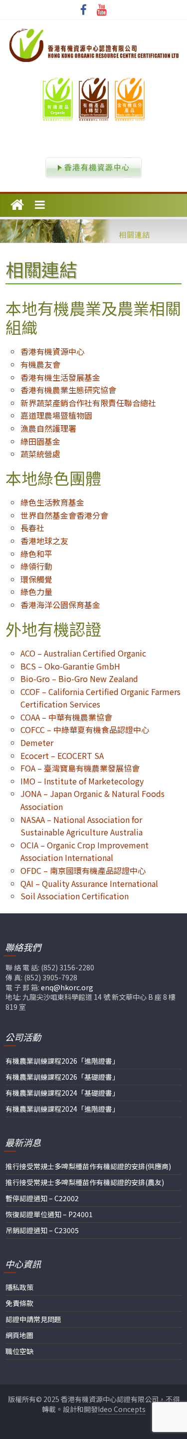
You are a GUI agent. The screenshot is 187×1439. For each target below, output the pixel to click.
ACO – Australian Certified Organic (83, 653)
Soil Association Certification (74, 896)
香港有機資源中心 (52, 351)
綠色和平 (36, 554)
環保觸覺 (36, 579)
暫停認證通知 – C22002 (42, 1198)
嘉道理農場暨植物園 (56, 415)
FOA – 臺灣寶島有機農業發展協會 (80, 768)
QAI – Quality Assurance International (89, 883)
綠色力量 (36, 592)
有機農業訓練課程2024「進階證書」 (62, 1109)
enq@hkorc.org (67, 987)
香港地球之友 (44, 541)
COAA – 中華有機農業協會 (66, 717)
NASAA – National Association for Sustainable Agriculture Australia (81, 825)
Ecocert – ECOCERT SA (62, 755)
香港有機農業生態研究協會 (68, 390)
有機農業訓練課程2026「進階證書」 (62, 1061)
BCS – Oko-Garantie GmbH (70, 666)
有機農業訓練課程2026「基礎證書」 (62, 1077)
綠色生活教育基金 (52, 502)
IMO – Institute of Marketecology (82, 781)
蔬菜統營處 (40, 454)
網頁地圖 (19, 1335)
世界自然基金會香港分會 (64, 515)
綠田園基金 (40, 441)
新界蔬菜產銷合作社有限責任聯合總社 (88, 403)
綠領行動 (36, 566)
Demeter (36, 742)
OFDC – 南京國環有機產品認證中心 (83, 870)
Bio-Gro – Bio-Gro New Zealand (79, 679)
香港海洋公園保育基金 (60, 605)
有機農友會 (40, 364)
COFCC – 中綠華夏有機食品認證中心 (84, 729)
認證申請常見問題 (33, 1319)
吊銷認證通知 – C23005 (42, 1230)
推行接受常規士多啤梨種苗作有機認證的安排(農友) (84, 1182)
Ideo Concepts (122, 1409)
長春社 (32, 528)
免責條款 (19, 1303)
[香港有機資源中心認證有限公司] (17, 205)
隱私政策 (19, 1287)
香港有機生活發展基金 (60, 377)
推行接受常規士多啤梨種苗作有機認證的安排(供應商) (88, 1166)
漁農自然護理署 (48, 428)
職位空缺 (19, 1351)
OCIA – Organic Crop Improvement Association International (84, 851)
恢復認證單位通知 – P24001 (49, 1214)
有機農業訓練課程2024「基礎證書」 (62, 1093)
